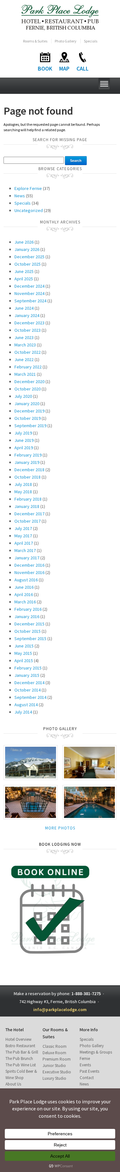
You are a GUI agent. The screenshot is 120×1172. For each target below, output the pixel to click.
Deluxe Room (54, 1052)
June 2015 (24, 646)
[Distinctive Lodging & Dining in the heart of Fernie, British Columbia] (60, 17)
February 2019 (28, 455)
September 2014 (30, 697)
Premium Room (57, 1059)
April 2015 (23, 660)
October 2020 (27, 389)
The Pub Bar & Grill (21, 1052)
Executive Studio (57, 1072)
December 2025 (29, 257)
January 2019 (26, 462)
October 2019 (27, 418)
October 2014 (27, 690)
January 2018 (26, 506)
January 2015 (26, 675)
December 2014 (29, 682)
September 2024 (30, 301)
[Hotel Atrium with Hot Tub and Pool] (30, 801)
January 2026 (26, 249)
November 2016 (29, 572)
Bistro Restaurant (20, 1045)
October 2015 (27, 631)
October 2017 (27, 521)
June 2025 (24, 271)
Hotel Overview (18, 1039)
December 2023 (29, 323)
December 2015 (29, 624)
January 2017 (26, 558)
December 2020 (29, 381)
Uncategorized (28, 210)
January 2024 (26, 315)
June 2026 (24, 242)
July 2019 (23, 433)
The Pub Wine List (20, 1065)
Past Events (89, 1071)
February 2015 (28, 668)
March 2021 (25, 374)
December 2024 (29, 286)
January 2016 (26, 616)
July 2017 (23, 528)
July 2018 (23, 484)
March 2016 (25, 602)
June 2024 (24, 308)
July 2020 (23, 396)
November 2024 (29, 293)
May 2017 (23, 536)
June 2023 (24, 337)
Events (85, 1065)
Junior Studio (54, 1065)
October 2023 (27, 330)
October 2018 (27, 477)
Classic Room (55, 1046)
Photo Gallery (65, 41)
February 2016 (28, 609)
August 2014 (26, 704)
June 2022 (24, 359)
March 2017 (25, 550)
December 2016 (29, 565)
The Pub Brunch (19, 1058)
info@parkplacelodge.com (60, 1009)
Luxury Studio (54, 1078)
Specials (90, 41)
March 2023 (25, 345)
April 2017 (23, 543)
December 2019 (29, 411)
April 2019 (23, 447)
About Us (13, 1084)
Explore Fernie (28, 188)
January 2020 (26, 403)
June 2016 (24, 587)
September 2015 (30, 638)
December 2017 (29, 514)
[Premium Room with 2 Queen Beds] (89, 762)
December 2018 (29, 470)
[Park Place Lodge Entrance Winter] (30, 762)
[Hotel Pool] (89, 801)
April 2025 (23, 279)
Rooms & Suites (35, 41)
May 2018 (23, 492)
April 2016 (23, 594)
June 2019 (24, 440)
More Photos (60, 828)
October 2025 (27, 264)
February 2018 (28, 499)
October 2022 (27, 352)
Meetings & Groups (96, 1052)
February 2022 (28, 367)
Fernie (85, 1058)
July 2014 (23, 712)
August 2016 (26, 580)
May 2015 (23, 653)
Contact (87, 1077)
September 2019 (30, 425)
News (19, 196)
